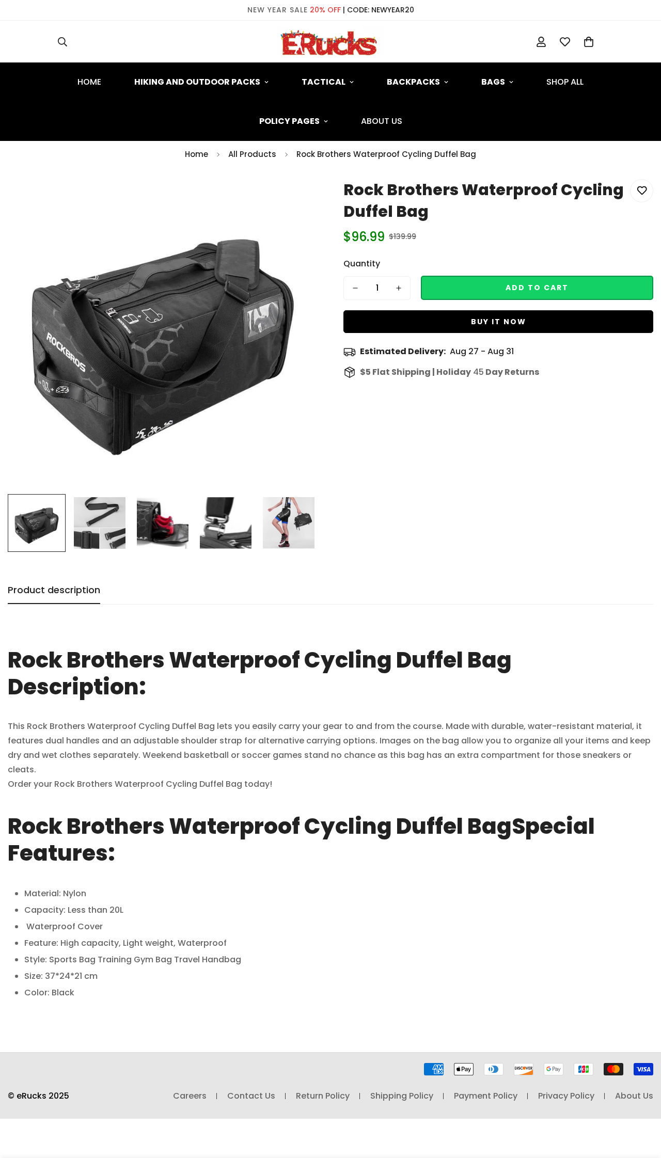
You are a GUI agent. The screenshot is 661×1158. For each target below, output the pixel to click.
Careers (190, 1096)
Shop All (565, 82)
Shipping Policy (401, 1096)
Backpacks (413, 82)
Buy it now (498, 321)
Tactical (323, 82)
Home (89, 82)
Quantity (361, 263)
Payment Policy (485, 1096)
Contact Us (251, 1096)
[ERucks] (330, 41)
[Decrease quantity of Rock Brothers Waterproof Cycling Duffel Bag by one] (355, 288)
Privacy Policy (566, 1096)
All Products (252, 154)
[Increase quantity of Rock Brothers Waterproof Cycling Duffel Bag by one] (398, 288)
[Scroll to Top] (641, 1102)
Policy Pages (289, 121)
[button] (589, 42)
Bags (493, 82)
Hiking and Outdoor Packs (197, 82)
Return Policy (323, 1096)
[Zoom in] (295, 198)
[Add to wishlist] (641, 190)
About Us (381, 121)
